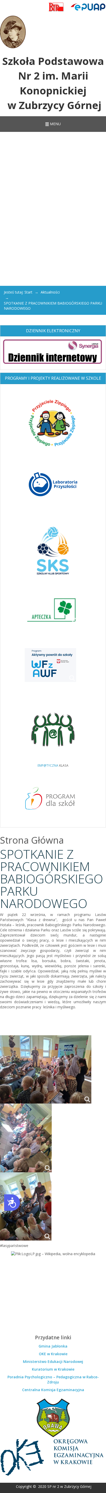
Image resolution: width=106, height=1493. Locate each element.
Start (28, 292)
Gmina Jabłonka (53, 1346)
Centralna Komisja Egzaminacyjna (53, 1389)
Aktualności (50, 292)
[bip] (56, 7)
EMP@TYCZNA (48, 765)
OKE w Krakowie (53, 1353)
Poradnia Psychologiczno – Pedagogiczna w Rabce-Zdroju (53, 1379)
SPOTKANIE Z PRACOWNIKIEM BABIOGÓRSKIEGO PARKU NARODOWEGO (51, 879)
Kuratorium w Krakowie (53, 1369)
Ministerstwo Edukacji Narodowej (53, 1361)
